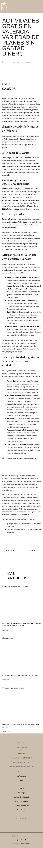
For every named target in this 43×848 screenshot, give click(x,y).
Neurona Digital (25, 843)
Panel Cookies (21, 810)
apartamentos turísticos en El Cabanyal (16, 500)
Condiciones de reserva (21, 806)
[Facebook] (21, 840)
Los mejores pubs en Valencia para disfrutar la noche (21, 675)
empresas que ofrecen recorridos (28, 219)
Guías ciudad (21, 776)
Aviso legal (21, 793)
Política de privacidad (21, 797)
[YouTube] (25, 840)
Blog (21, 780)
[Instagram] (17, 840)
